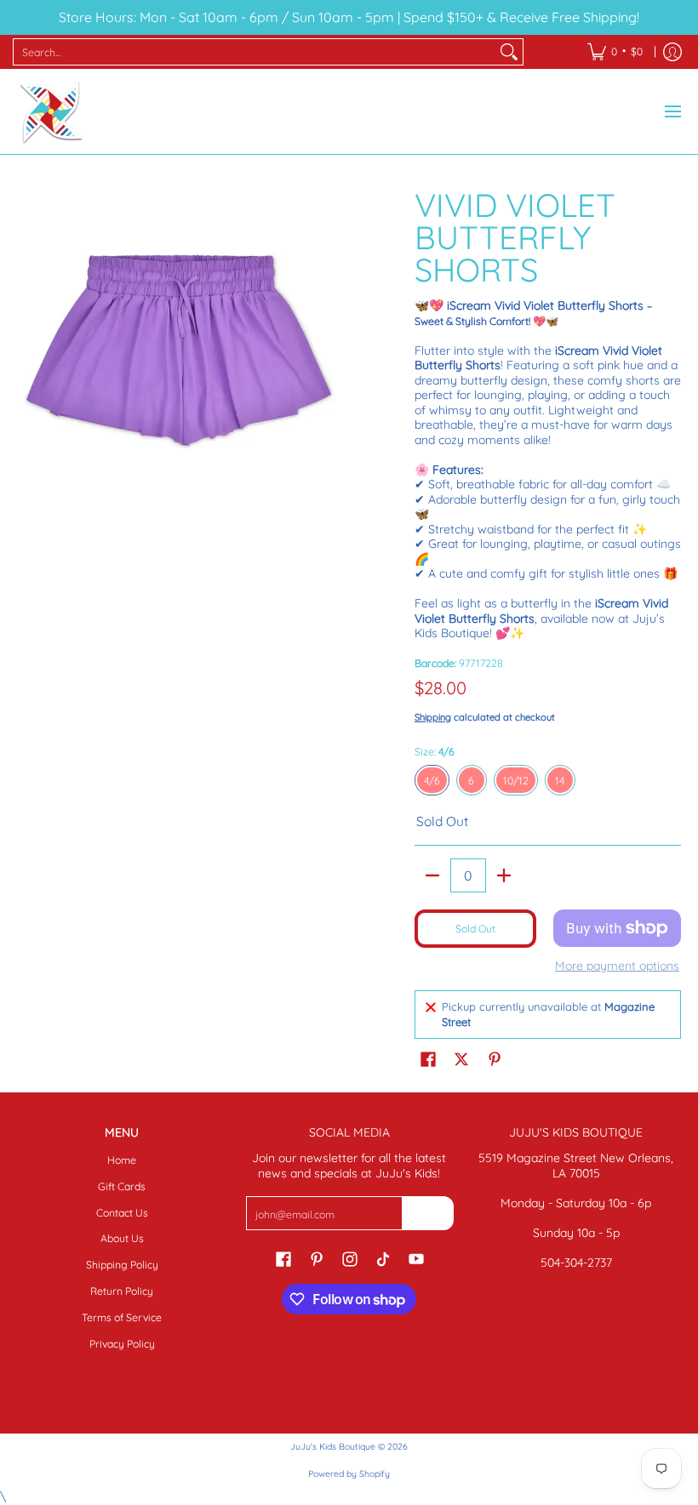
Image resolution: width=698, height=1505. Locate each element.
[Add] (504, 875)
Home (121, 1160)
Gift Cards (122, 1186)
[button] (428, 1058)
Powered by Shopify (349, 1473)
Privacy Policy (122, 1343)
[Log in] (672, 52)
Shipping (433, 717)
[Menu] (672, 111)
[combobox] (254, 52)
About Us (122, 1238)
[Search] (509, 52)
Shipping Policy (122, 1264)
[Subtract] (432, 875)
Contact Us (122, 1212)
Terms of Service (122, 1317)
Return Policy (121, 1291)
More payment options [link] (617, 966)
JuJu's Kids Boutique (332, 1446)
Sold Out (475, 928)
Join (427, 1212)
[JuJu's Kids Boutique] (51, 111)
